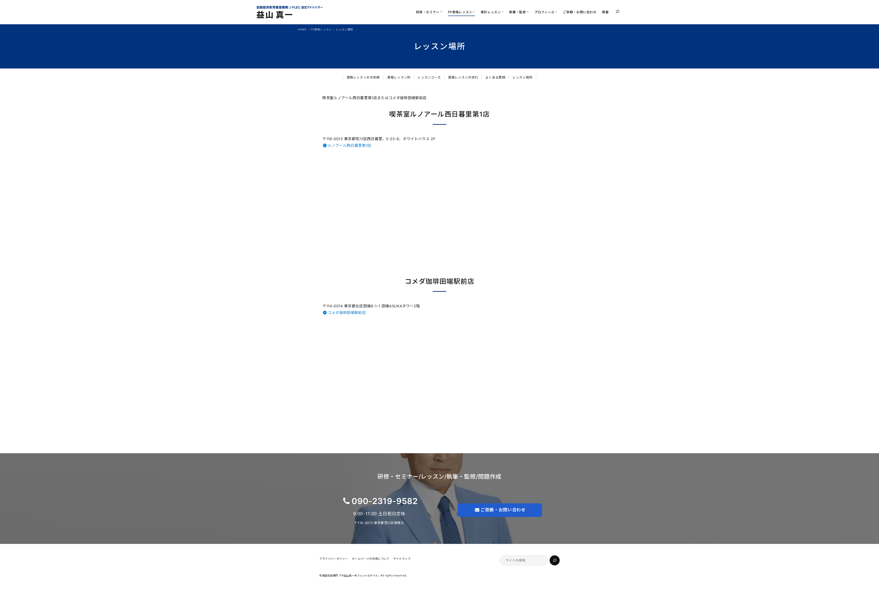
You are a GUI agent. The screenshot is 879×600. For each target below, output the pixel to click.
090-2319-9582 (385, 501)
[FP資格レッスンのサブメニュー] (474, 11)
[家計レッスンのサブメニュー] (502, 11)
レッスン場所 (523, 77)
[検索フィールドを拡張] (618, 11)
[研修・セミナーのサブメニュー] (441, 11)
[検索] (555, 560)
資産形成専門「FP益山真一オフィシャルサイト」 (351, 575)
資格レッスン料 (398, 77)
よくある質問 (495, 77)
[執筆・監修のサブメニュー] (528, 11)
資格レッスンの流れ (463, 77)
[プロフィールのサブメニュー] (556, 11)
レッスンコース (429, 77)
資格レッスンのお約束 (363, 77)
